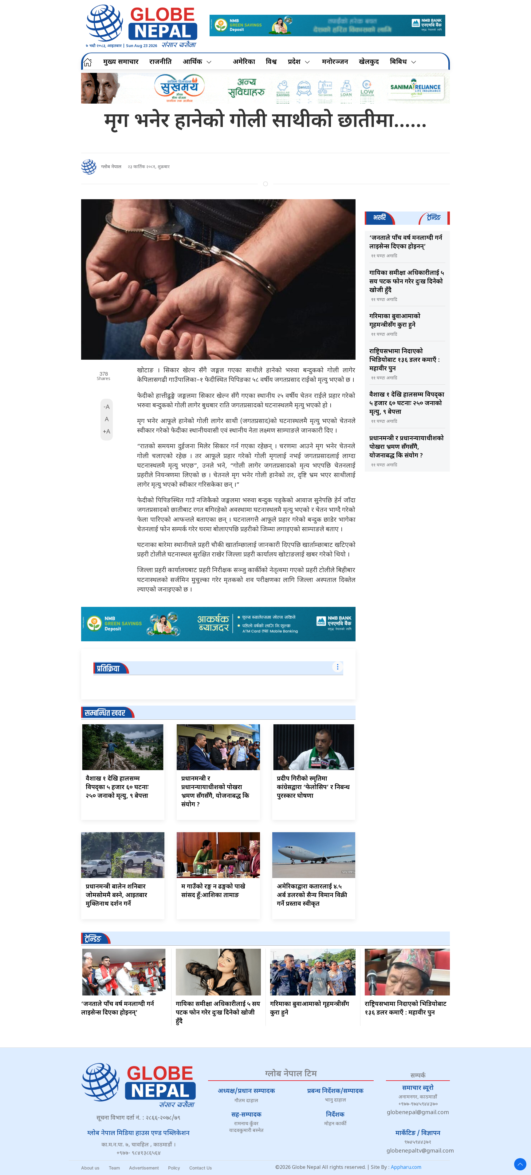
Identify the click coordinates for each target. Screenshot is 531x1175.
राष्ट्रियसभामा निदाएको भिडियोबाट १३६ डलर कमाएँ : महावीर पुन (404, 360)
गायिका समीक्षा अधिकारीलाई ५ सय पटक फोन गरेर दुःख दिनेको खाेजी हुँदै (406, 282)
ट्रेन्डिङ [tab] (433, 217)
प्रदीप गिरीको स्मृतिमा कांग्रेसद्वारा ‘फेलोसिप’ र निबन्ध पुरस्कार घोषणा (313, 787)
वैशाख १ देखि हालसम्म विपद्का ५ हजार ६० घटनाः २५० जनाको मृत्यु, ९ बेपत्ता (117, 787)
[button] (520, 1164)
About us (90, 1167)
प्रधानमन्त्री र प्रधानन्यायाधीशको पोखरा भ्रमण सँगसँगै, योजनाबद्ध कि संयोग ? (406, 447)
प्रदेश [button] (294, 62)
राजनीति (160, 62)
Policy (174, 1167)
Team (114, 1167)
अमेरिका (244, 62)
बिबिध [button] (398, 62)
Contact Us (200, 1167)
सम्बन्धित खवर (105, 713)
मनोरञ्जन (335, 62)
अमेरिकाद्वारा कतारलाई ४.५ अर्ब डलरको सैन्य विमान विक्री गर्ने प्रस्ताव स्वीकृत (312, 895)
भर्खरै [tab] (379, 217)
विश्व (271, 62)
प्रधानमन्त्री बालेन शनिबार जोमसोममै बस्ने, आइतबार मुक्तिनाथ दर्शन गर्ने (116, 895)
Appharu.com (406, 1168)
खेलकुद (369, 62)
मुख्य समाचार (121, 62)
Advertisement (144, 1167)
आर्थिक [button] (192, 62)
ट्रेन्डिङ (93, 939)
